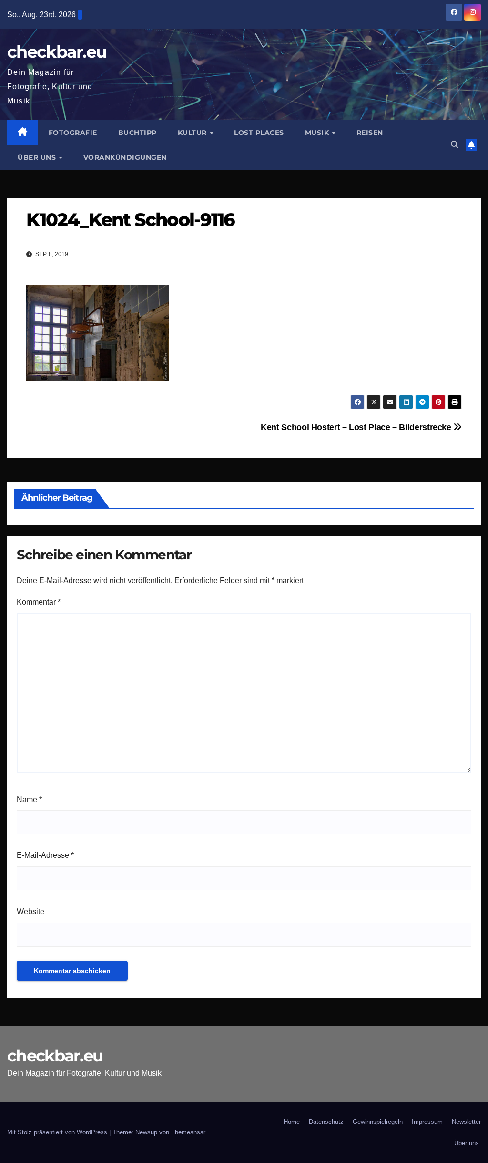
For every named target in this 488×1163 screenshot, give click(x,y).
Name (29, 799)
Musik (318, 132)
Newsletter (466, 1121)
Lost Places (259, 132)
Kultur (193, 132)
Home (292, 1121)
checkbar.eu (56, 51)
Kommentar (39, 602)
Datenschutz (326, 1121)
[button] (454, 145)
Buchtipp (137, 132)
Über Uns (38, 157)
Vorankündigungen (125, 157)
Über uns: (467, 1143)
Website (30, 911)
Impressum (427, 1121)
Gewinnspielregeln (378, 1121)
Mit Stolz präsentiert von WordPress (58, 1132)
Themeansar (188, 1132)
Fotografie (73, 132)
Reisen (369, 132)
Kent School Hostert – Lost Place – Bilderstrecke (357, 427)
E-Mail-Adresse (45, 855)
